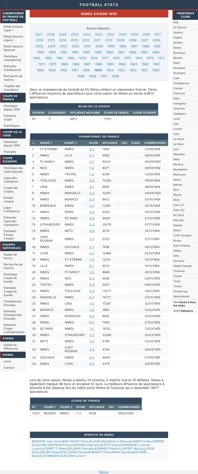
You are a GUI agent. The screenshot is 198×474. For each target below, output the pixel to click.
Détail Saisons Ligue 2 (13, 38)
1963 (133, 64)
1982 (48, 58)
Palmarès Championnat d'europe (13, 314)
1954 (109, 70)
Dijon (176, 98)
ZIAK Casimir (76, 456)
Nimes (177, 195)
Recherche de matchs (13, 77)
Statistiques (12, 125)
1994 (40, 52)
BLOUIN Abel (98, 441)
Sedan (177, 250)
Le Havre (178, 139)
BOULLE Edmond (119, 441)
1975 (127, 58)
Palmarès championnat (12, 68)
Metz (176, 159)
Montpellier (180, 169)
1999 (111, 46)
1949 (81, 76)
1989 (98, 52)
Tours (176, 281)
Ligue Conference (12, 209)
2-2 (91, 193)
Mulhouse (179, 174)
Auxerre (178, 32)
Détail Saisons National (13, 48)
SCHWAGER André (54, 456)
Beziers (178, 57)
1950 (155, 70)
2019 (134, 34)
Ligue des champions (11, 179)
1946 (115, 76)
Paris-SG (178, 210)
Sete (176, 255)
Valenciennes (181, 296)
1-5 (91, 239)
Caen (176, 78)
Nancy (177, 179)
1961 (156, 64)
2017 (157, 34)
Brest (176, 63)
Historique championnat (12, 58)
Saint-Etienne (181, 245)
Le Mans (178, 144)
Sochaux (178, 261)
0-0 (92, 284)
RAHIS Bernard (122, 452)
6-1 (91, 266)
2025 (63, 34)
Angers (177, 37)
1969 (64, 64)
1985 (144, 52)
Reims (177, 230)
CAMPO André (141, 441)
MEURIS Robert (50, 452)
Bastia (177, 47)
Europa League (9, 199)
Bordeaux (179, 68)
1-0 (91, 168)
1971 (41, 64)
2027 (38, 34)
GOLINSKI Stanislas (80, 448)
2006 (156, 40)
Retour (104, 472)
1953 (121, 70)
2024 (75, 34)
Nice (176, 189)
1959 (52, 70)
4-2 (91, 149)
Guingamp (179, 103)
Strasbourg (180, 291)
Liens (7, 361)
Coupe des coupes (11, 189)
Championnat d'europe (13, 303)
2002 (75, 46)
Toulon (177, 286)
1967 (87, 64)
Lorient (177, 129)
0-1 (91, 155)
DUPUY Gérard (110, 445)
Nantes (177, 184)
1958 (63, 70)
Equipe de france (10, 256)
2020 (123, 34)
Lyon (176, 149)
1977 (105, 58)
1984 (155, 52)
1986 (132, 52)
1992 (63, 52)
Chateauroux (181, 83)
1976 (116, 58)
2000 (99, 46)
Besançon (179, 52)
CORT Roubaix (182, 235)
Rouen (177, 240)
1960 (40, 70)
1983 (36, 58)
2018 (146, 34)
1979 (82, 58)
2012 (86, 40)
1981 (59, 58)
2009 (120, 40)
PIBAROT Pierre (100, 452)
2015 (51, 40)
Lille (175, 123)
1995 (157, 46)
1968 (75, 64)
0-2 (91, 212)
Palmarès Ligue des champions (11, 221)
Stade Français (182, 266)
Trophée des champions (12, 87)
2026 (51, 34)
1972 (161, 58)
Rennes (177, 225)
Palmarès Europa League (10, 234)
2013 (74, 40)
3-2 (91, 224)
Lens (176, 134)
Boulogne (179, 73)
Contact (9, 367)
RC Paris (178, 215)
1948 (92, 76)
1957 (74, 70)
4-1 (91, 322)
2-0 (91, 180)
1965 (110, 64)
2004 (51, 46)
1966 (98, 64)
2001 (87, 46)
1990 (86, 52)
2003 (63, 46)
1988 (109, 52)
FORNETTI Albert (55, 448)
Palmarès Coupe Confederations (14, 328)
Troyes (177, 276)
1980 (71, 58)
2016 (39, 40)
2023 (87, 34)
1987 (121, 52)
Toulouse (179, 271)
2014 (62, 40)
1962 (145, 64)
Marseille (179, 154)
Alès (176, 22)
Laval (176, 118)
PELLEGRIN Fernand (75, 452)
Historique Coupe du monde (10, 277)
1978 (93, 58)
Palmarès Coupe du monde (10, 291)
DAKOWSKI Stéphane (84, 445)
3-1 (91, 161)
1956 (86, 70)
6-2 (91, 278)
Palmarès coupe (10, 117)
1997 (134, 46)
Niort (176, 200)
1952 (133, 70)
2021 (110, 34)
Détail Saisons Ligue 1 (13, 28)
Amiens (178, 42)
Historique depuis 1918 (12, 107)
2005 (39, 46)
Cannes (178, 88)
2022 (99, 34)
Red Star (178, 220)
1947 (103, 76)
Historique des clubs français (13, 169)
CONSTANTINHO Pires (54, 445)
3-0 (92, 349)
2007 (144, 40)
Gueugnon (179, 113)
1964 (122, 64)
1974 (138, 58)
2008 (132, 40)
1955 (98, 70)
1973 (150, 58)
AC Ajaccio (180, 27)
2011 (97, 40)
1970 (52, 64)
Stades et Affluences (11, 346)
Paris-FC (178, 205)
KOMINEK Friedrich (107, 448)
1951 (144, 70)
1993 (52, 52)
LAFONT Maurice (133, 448)
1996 (145, 46)
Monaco (178, 164)
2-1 (91, 247)
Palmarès (10, 151)
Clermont (179, 93)
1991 (75, 52)
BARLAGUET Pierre (75, 441)
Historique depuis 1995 (12, 143)
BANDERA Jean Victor (47, 441)
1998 (122, 46)
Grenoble (179, 108)
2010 (108, 40)
